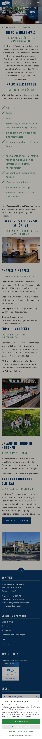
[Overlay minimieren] (39, 701)
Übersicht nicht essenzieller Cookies (21, 731)
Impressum (29, 735)
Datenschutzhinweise (16, 735)
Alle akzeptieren (19, 722)
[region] (21, 710)
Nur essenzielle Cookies (21, 727)
